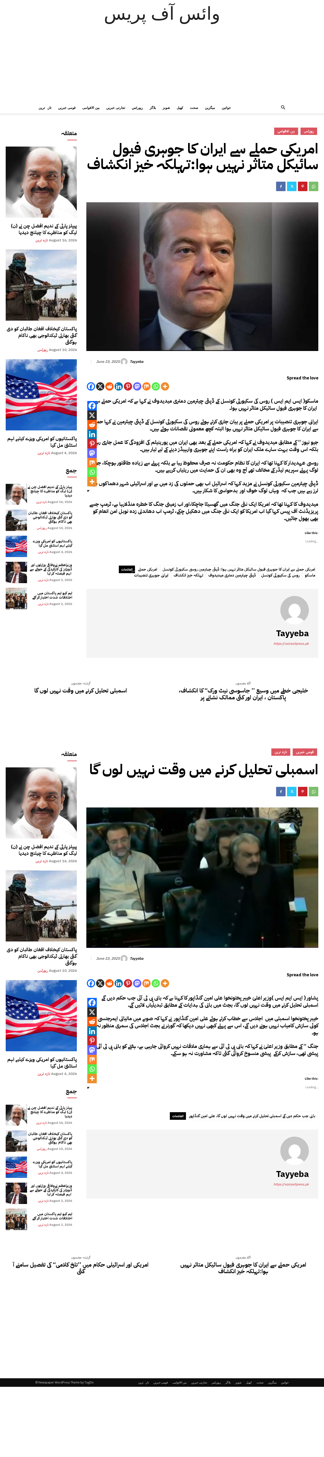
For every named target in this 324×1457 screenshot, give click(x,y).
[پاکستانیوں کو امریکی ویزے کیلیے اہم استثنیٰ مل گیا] (41, 394)
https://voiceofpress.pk (291, 643)
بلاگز (153, 107)
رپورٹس (137, 107)
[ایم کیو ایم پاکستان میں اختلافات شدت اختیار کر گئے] (16, 598)
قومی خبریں (67, 107)
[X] (100, 386)
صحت (194, 107)
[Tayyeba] (124, 361)
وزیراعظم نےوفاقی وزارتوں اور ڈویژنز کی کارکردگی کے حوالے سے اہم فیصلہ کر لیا (51, 569)
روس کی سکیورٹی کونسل (280, 575)
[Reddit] (109, 386)
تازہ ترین (45, 107)
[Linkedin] (119, 386)
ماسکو (310, 575)
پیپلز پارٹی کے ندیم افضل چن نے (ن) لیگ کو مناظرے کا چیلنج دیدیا (44, 229)
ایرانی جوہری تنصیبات (151, 575)
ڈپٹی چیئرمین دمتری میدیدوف (232, 575)
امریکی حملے (147, 569)
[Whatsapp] (156, 386)
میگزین (210, 107)
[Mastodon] (137, 386)
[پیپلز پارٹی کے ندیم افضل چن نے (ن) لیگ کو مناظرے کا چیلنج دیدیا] (41, 182)
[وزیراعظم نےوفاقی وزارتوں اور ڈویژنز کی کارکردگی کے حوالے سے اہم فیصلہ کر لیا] (16, 572)
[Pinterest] (302, 186)
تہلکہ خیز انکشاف (188, 575)
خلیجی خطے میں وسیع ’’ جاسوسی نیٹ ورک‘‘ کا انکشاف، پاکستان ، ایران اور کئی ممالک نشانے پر (243, 694)
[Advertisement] (162, 66)
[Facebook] (281, 186)
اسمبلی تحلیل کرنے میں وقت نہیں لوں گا (80, 690)
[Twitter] (291, 186)
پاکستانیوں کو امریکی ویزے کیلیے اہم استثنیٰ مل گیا (42, 442)
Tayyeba (136, 362)
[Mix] (146, 386)
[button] (283, 108)
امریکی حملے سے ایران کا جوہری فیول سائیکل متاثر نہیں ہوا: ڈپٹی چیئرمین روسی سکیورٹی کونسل (238, 569)
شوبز (166, 107)
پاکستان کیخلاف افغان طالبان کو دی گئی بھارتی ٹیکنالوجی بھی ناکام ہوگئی (42, 335)
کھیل (180, 107)
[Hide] (88, 491)
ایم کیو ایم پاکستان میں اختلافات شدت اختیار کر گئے (52, 595)
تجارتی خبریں (115, 107)
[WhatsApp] (313, 186)
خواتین (226, 107)
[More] (165, 386)
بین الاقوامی (91, 107)
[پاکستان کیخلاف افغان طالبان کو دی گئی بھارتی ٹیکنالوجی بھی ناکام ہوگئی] (41, 285)
